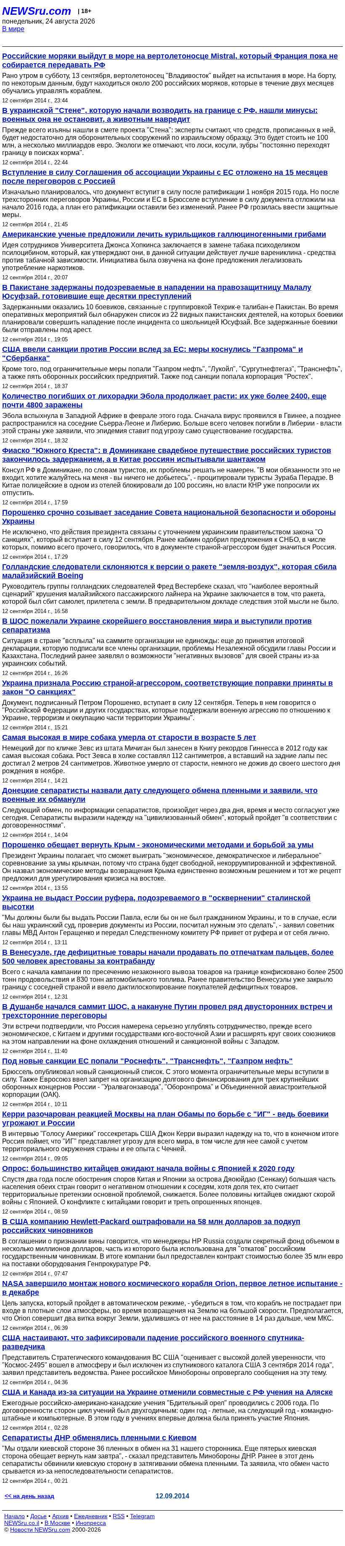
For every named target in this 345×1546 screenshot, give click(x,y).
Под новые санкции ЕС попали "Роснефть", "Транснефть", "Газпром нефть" (147, 1061)
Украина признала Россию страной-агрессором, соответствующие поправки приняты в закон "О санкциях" (167, 687)
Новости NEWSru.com (40, 1529)
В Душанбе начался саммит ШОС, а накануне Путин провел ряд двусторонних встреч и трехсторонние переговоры (167, 1011)
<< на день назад (29, 1495)
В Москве (57, 1522)
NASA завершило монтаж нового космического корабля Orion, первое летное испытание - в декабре (172, 1288)
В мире (13, 28)
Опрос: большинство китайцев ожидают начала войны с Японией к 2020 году (148, 1168)
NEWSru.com (36, 11)
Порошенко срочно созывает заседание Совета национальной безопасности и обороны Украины (169, 516)
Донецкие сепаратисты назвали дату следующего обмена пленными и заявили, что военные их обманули (160, 795)
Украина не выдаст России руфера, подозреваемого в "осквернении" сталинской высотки (156, 902)
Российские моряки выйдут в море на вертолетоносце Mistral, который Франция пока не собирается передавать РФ (170, 60)
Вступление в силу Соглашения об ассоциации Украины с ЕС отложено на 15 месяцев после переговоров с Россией (165, 176)
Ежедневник (90, 1516)
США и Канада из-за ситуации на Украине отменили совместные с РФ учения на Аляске (167, 1392)
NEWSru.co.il (21, 1522)
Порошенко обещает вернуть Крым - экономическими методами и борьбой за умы (157, 845)
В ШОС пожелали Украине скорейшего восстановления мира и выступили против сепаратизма (157, 625)
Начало (14, 1516)
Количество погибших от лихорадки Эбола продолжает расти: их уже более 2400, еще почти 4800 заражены (164, 400)
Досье (38, 1516)
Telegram (142, 1516)
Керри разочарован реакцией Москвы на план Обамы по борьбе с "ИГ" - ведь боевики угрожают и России (165, 1118)
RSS (119, 1516)
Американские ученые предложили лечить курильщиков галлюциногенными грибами (164, 234)
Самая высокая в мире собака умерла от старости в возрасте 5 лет (129, 737)
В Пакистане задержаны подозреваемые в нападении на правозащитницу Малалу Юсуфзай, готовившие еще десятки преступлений (156, 291)
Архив (60, 1516)
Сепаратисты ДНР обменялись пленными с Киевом (99, 1437)
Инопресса (91, 1522)
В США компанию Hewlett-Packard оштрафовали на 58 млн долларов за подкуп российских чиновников (151, 1226)
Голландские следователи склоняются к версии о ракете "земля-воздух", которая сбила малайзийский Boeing (169, 571)
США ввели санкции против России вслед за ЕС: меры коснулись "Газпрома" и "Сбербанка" (152, 353)
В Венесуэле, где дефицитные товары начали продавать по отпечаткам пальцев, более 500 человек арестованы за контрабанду (168, 956)
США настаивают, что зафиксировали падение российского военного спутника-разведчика (153, 1342)
